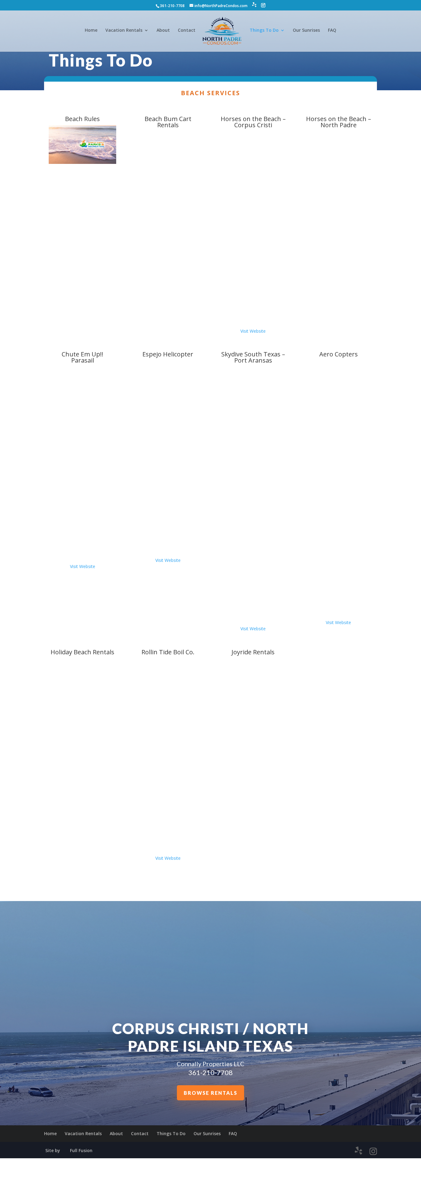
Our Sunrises (306, 30)
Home (91, 30)
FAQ (332, 30)
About (163, 30)
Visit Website (253, 331)
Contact (186, 30)
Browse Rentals (210, 1093)
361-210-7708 (210, 1072)
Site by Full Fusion (68, 1150)
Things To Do (264, 30)
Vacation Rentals (123, 30)
